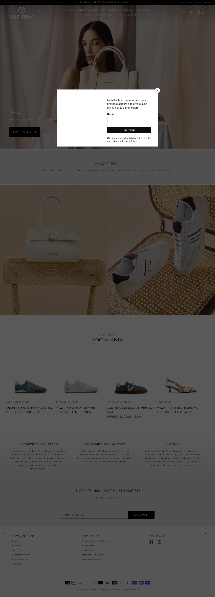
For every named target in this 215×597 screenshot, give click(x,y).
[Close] (157, 90)
